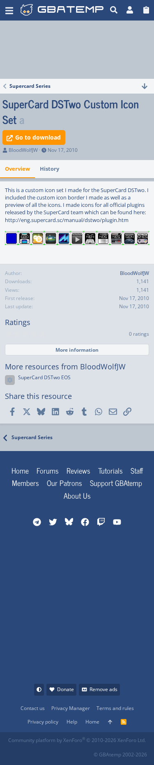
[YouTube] (86, 752)
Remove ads (103, 689)
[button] (9, 10)
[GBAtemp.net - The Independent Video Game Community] (63, 10)
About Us (77, 495)
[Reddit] (32, 752)
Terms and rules (115, 708)
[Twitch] (50, 752)
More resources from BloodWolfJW (65, 366)
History (49, 168)
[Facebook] (14, 752)
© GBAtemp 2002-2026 (120, 754)
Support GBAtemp (116, 482)
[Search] (114, 10)
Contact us (33, 708)
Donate (65, 689)
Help (72, 721)
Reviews (78, 470)
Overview (17, 168)
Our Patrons (64, 482)
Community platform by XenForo (77, 740)
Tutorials (110, 470)
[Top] (110, 722)
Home (20, 470)
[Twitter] (68, 752)
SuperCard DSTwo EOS (44, 377)
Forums (48, 470)
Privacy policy (43, 721)
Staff (137, 470)
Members (25, 482)
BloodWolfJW (23, 150)
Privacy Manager (70, 708)
